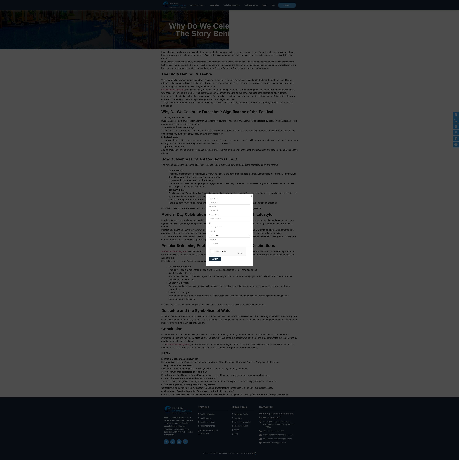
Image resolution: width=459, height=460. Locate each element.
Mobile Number (215, 215)
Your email (213, 207)
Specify (212, 231)
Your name (213, 198)
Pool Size (212, 240)
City (210, 223)
